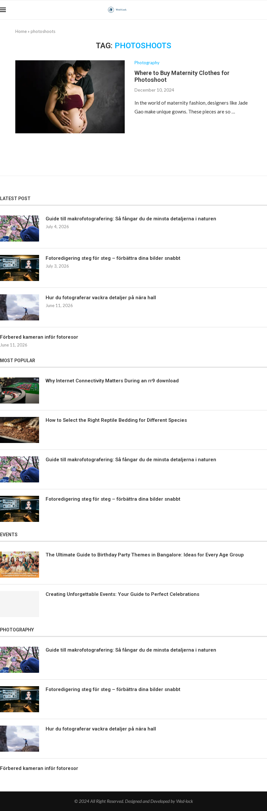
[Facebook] (240, 9)
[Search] (263, 9)
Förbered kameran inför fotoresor (39, 337)
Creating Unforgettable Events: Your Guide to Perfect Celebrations (122, 594)
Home (21, 31)
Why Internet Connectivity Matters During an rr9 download (112, 381)
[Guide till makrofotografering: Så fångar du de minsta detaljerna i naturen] (19, 228)
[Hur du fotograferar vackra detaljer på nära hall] (19, 307)
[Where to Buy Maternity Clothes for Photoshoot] (70, 96)
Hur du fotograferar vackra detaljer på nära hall (101, 298)
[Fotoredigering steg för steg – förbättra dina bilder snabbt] (19, 268)
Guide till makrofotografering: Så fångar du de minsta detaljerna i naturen (131, 219)
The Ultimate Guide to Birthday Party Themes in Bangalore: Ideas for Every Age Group (145, 555)
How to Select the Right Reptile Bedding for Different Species (116, 420)
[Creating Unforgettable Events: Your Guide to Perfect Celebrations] (19, 604)
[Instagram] (254, 9)
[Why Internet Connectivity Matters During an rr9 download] (19, 390)
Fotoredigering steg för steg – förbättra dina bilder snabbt (113, 258)
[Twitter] (247, 9)
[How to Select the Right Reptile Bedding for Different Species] (19, 430)
